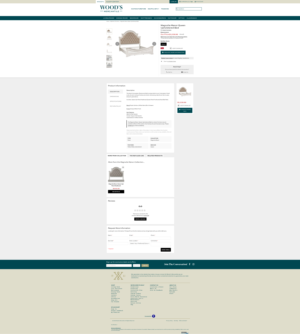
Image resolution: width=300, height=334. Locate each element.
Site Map (176, 320)
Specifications (115, 101)
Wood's (100, 2)
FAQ (132, 304)
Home (107, 21)
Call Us (174, 1)
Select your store (167, 58)
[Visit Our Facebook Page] (189, 264)
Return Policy (115, 106)
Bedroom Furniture (114, 21)
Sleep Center (112, 2)
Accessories (160, 18)
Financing (165, 9)
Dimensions (114, 96)
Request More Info (186, 110)
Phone (153, 235)
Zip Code (111, 240)
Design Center (136, 295)
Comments (154, 240)
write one (146, 215)
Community (172, 288)
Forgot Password (117, 310)
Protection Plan (136, 290)
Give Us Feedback (156, 290)
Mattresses (146, 18)
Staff (171, 293)
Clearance (192, 18)
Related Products (155, 156)
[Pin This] (162, 48)
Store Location (133, 240)
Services (134, 301)
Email (131, 235)
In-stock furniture (138, 9)
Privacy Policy (169, 320)
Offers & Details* (183, 320)
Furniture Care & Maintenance (137, 299)
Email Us (185, 72)
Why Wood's (173, 290)
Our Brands (115, 301)
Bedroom (134, 18)
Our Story (172, 287)
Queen (163, 44)
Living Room (108, 18)
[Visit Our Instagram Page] (193, 264)
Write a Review (140, 219)
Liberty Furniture (166, 30)
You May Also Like (137, 156)
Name (110, 235)
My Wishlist (115, 312)
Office (182, 18)
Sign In (114, 309)
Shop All (114, 300)
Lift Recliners (116, 288)
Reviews (172, 292)
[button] (154, 44)
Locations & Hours (156, 287)
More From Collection (117, 156)
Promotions (134, 287)
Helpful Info (153, 9)
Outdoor (172, 18)
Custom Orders (136, 293)
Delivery (134, 292)
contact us (131, 125)
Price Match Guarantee (139, 296)
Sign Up (145, 265)
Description (114, 91)
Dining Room (122, 18)
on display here (171, 61)
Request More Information (174, 52)
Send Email (166, 250)
